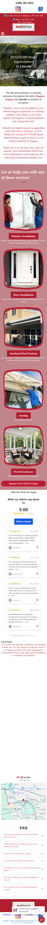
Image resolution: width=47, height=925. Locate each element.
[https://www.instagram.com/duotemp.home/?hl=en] (18, 9)
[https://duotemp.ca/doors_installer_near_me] (23, 269)
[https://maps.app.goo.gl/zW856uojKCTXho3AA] (40, 9)
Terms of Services (17, 923)
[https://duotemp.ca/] (23, 906)
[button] (2, 34)
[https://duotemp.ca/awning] (23, 389)
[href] (23, 801)
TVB (33, 923)
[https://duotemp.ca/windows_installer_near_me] (23, 210)
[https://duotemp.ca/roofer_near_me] (23, 327)
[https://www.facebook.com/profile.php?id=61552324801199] (7, 914)
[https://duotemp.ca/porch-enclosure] (23, 445)
